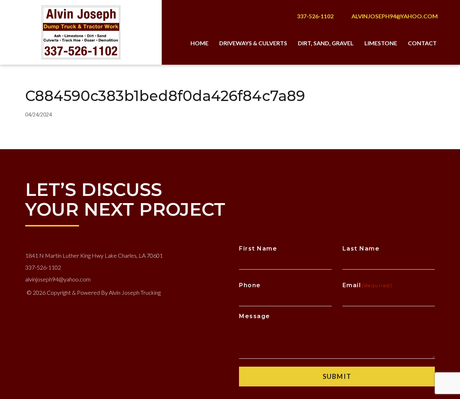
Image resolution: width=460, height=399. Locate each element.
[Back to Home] (81, 32)
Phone (250, 285)
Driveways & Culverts (253, 43)
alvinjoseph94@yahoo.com (394, 16)
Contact (422, 43)
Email (367, 285)
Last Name (361, 248)
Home (199, 43)
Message (254, 316)
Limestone (380, 43)
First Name (258, 248)
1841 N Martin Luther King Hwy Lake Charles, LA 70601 (94, 255)
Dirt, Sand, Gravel (326, 43)
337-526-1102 (315, 16)
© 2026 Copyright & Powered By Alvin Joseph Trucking (94, 292)
